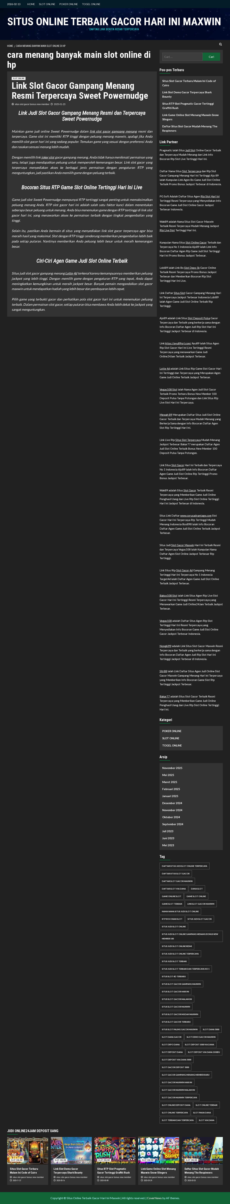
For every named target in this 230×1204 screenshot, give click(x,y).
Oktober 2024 (171, 817)
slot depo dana (171, 1044)
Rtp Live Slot (167, 230)
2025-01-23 (59, 104)
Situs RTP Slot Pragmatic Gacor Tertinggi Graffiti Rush (188, 106)
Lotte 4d (71, 273)
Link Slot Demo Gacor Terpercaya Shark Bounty (187, 94)
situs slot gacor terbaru (176, 1022)
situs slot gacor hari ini (175, 991)
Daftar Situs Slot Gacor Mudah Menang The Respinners (189, 128)
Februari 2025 (171, 789)
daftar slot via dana (174, 889)
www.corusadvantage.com (195, 515)
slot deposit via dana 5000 (176, 1059)
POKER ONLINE (68, 4)
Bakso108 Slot (168, 595)
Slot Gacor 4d (184, 570)
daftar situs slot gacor (176, 873)
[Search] (220, 44)
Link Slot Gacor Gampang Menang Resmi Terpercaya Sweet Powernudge (80, 91)
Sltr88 (163, 671)
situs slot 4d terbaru (174, 976)
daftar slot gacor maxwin (177, 881)
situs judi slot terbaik (174, 961)
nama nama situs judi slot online (180, 911)
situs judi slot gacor (200, 919)
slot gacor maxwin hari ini (177, 1082)
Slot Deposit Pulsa (199, 318)
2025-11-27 (17, 1180)
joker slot (47, 157)
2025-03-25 (191, 1180)
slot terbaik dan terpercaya (178, 1120)
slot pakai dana (202, 1112)
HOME (31, 4)
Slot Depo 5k (192, 267)
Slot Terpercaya (191, 171)
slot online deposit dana (176, 1105)
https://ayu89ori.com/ (178, 343)
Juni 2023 (168, 838)
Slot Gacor (177, 465)
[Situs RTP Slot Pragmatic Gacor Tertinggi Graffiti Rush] (115, 1150)
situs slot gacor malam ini (177, 999)
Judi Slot (190, 150)
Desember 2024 (172, 803)
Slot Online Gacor (196, 242)
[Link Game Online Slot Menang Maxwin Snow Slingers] (158, 1150)
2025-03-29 (148, 1180)
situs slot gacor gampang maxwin (181, 984)
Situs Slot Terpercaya (188, 440)
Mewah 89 (166, 414)
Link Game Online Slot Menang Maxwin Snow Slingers (190, 117)
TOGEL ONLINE (91, 4)
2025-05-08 (104, 1180)
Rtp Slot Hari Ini (210, 196)
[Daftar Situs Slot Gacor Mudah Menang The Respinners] (202, 1150)
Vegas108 (166, 620)
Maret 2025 (169, 782)
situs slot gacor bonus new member (32, 104)
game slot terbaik (172, 904)
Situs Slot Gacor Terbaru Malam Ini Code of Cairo (189, 83)
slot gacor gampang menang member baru (186, 1075)
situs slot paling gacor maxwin (180, 1029)
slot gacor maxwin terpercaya (179, 1097)
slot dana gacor (171, 1037)
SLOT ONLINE (47, 4)
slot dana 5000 (211, 1029)
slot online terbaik (206, 1105)
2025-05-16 (60, 1180)
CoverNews (154, 1198)
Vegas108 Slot (168, 389)
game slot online (196, 896)
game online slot (171, 896)
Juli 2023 (167, 831)
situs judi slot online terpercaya (180, 954)
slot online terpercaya (175, 1112)
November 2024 (172, 810)
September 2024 (172, 824)
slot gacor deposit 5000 (175, 1067)
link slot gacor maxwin (200, 904)
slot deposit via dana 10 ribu (204, 1052)
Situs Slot (179, 293)
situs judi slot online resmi (177, 946)
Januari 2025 (170, 796)
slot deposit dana (172, 1052)
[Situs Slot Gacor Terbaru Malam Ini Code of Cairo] (27, 1150)
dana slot (197, 889)
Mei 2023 (168, 845)
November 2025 (172, 768)
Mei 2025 (168, 775)
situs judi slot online (174, 926)
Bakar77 (165, 696)
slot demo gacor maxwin (201, 1037)
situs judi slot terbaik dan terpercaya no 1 (186, 969)
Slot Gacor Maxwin (182, 545)
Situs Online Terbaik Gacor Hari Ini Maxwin (114, 21)
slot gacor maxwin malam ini (178, 1090)
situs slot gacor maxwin (176, 1006)
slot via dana (206, 1120)
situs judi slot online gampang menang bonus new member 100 (190, 936)
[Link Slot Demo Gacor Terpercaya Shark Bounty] (71, 1150)
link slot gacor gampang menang (113, 131)
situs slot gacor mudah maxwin (180, 1014)
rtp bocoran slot (172, 919)
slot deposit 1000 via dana (199, 1044)
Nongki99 (165, 646)
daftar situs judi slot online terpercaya (184, 866)
